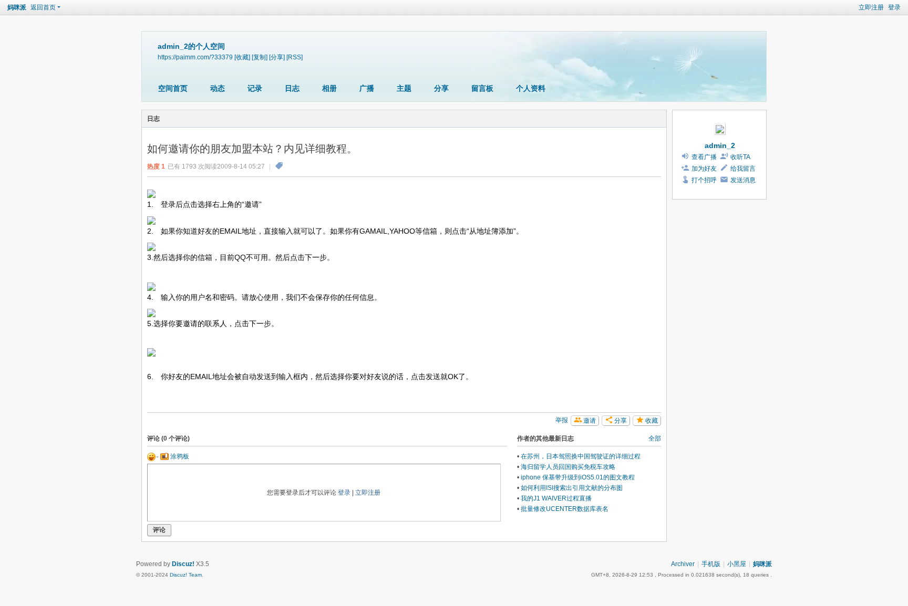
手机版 (710, 564)
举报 (561, 420)
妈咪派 (16, 7)
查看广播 (704, 157)
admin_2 (720, 145)
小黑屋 (736, 564)
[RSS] (294, 57)
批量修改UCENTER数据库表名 (564, 509)
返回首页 (43, 7)
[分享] (277, 57)
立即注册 (871, 7)
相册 (329, 88)
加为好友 (704, 168)
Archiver (683, 564)
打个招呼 (704, 180)
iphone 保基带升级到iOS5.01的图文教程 (578, 477)
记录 (254, 88)
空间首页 (173, 88)
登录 (894, 7)
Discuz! (183, 564)
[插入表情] (153, 456)
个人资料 (530, 88)
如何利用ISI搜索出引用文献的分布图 (572, 488)
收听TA (740, 157)
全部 (654, 438)
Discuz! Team (186, 575)
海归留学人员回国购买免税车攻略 (568, 467)
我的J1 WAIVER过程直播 (556, 498)
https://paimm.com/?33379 (195, 57)
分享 (441, 88)
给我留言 (743, 168)
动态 (217, 88)
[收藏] (242, 57)
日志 (292, 88)
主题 (404, 88)
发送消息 (743, 180)
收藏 (651, 420)
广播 (366, 88)
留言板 (482, 88)
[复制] (259, 57)
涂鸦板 (179, 456)
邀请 (589, 420)
